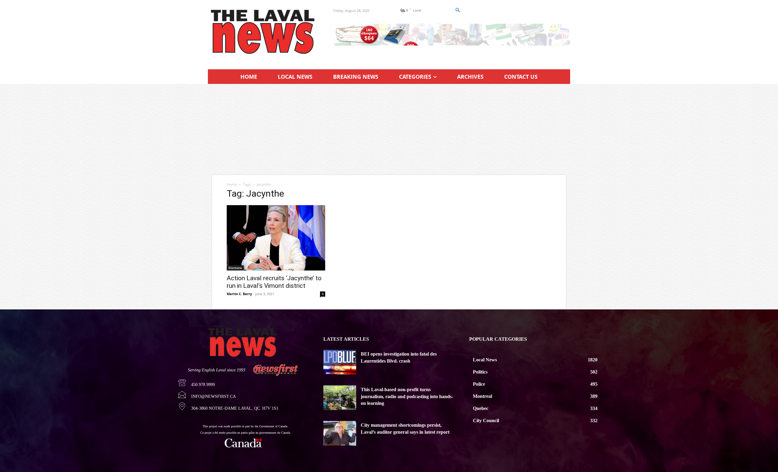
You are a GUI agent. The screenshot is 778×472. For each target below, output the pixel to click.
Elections (235, 268)
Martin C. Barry (239, 293)
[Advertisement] (389, 129)
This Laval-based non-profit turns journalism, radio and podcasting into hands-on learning (407, 396)
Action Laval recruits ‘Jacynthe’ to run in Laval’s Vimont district (274, 281)
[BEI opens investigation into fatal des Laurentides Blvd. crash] (339, 362)
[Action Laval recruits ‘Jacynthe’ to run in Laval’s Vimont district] (276, 237)
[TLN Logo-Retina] (263, 32)
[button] (457, 10)
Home (232, 184)
